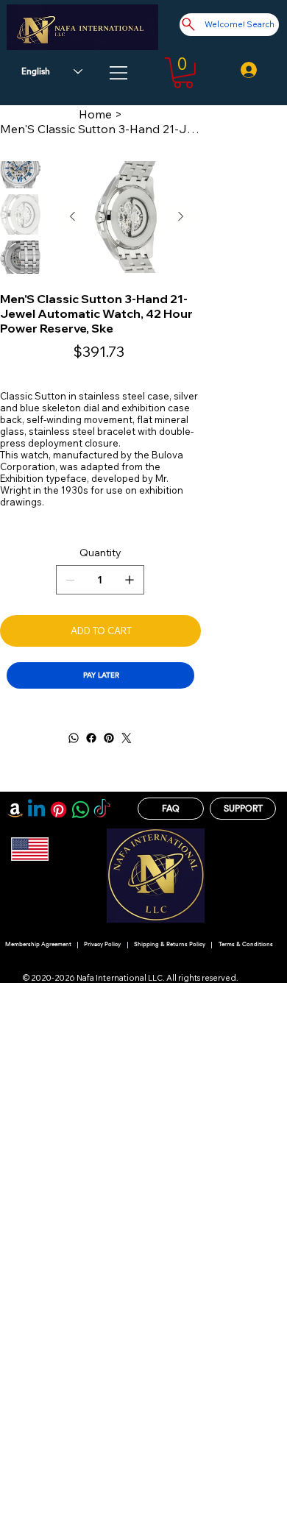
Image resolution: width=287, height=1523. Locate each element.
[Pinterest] (109, 738)
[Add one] (129, 579)
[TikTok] (102, 809)
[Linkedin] (36, 809)
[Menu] (119, 73)
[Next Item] (180, 217)
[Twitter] (126, 738)
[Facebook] (91, 738)
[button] (183, 72)
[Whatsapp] (80, 809)
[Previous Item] (72, 217)
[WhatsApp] (73, 738)
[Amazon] (15, 809)
